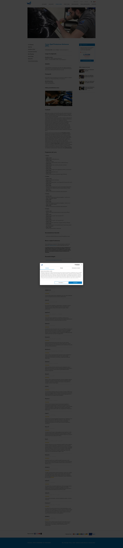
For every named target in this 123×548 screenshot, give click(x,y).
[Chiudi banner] (81, 264)
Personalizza (61, 282)
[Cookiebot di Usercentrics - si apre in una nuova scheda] (75, 265)
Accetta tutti (75, 282)
